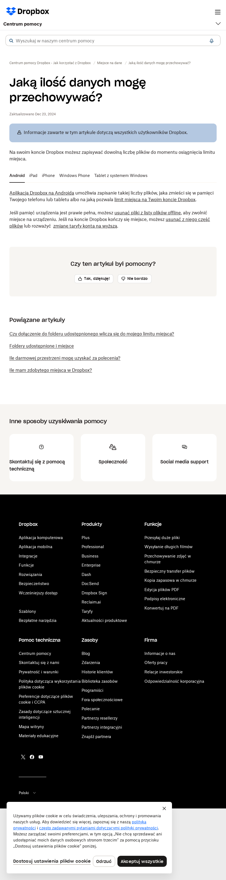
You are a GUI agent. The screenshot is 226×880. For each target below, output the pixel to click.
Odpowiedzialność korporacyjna (174, 681)
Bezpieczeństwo (34, 583)
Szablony (27, 611)
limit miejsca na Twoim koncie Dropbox (154, 199)
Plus (86, 537)
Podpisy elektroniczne (164, 598)
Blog (86, 653)
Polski (24, 793)
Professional (93, 546)
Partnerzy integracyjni (102, 727)
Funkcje (26, 565)
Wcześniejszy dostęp (38, 593)
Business (90, 556)
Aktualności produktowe (104, 620)
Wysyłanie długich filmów (168, 546)
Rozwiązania (30, 574)
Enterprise (91, 565)
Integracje (28, 556)
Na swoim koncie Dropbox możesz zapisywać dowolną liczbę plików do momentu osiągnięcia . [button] (112, 155)
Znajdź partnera (96, 736)
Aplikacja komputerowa (41, 537)
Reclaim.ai (91, 602)
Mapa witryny (31, 726)
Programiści (92, 690)
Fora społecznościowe (102, 699)
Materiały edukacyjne (38, 735)
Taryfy (87, 611)
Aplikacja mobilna (35, 546)
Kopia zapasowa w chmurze (170, 580)
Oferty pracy (155, 662)
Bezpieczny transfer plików (169, 571)
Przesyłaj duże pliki (162, 537)
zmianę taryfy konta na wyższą (85, 226)
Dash (86, 574)
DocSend (90, 583)
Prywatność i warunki (38, 671)
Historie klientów (97, 671)
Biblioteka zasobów (100, 681)
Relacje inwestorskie (163, 671)
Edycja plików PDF (161, 589)
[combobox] (113, 40)
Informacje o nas (159, 653)
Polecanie (91, 708)
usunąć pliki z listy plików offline (147, 212)
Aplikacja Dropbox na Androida (41, 193)
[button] (11, 40)
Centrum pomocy (22, 24)
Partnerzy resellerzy (99, 718)
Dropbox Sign (94, 593)
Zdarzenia (91, 662)
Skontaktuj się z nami (39, 662)
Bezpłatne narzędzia (38, 620)
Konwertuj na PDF (161, 608)
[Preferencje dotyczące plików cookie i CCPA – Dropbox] (89, 837)
